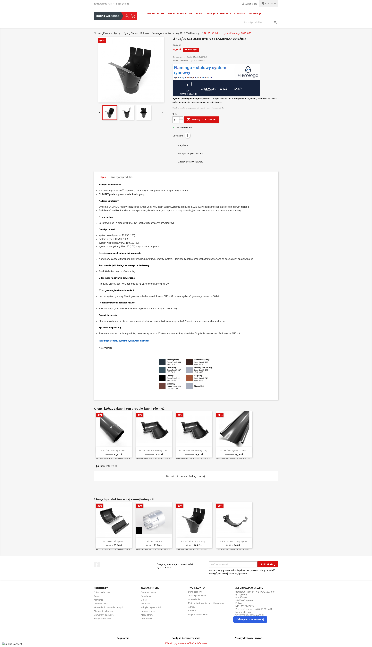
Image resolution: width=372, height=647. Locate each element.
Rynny (199, 13)
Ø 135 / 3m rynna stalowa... (234, 450)
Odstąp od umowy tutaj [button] (250, 619)
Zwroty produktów (197, 595)
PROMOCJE (255, 13)
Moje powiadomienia (198, 614)
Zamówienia (194, 599)
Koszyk (133, 16)
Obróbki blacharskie (103, 611)
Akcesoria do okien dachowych (108, 607)
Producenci (146, 618)
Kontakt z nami (148, 611)
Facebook (97, 564)
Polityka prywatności (151, 607)
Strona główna (108, 16)
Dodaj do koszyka (201, 119)
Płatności (145, 603)
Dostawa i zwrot (148, 592)
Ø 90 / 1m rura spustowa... (114, 450)
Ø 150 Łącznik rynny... (114, 541)
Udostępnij (187, 135)
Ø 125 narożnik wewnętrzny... (154, 450)
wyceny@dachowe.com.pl (249, 615)
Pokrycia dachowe (180, 13)
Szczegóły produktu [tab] (122, 177)
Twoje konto (196, 587)
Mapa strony (147, 614)
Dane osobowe (195, 591)
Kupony (192, 610)
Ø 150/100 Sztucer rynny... (194, 541)
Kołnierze (98, 599)
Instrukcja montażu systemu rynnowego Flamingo (124, 340)
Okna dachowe (154, 13)
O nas (144, 599)
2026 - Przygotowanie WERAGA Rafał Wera (186, 643)
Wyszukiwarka (126, 16)
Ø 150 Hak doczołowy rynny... (234, 541)
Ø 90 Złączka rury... (153, 541)
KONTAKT (239, 13)
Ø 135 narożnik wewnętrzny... (194, 450)
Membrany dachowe (104, 614)
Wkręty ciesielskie (219, 13)
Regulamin (146, 596)
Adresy (191, 606)
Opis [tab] (103, 177)
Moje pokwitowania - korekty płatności (206, 603)
